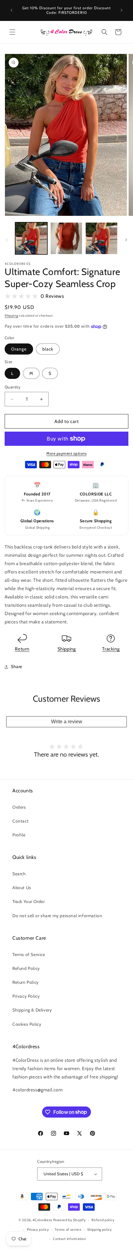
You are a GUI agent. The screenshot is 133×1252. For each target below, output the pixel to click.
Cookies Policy (26, 1024)
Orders (19, 807)
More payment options (66, 453)
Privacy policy (38, 1229)
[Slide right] (126, 240)
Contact (20, 821)
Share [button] (16, 666)
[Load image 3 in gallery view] (101, 238)
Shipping (11, 316)
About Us (21, 887)
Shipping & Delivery (32, 1010)
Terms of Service (28, 954)
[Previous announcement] (11, 10)
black (47, 349)
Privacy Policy (26, 996)
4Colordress (42, 1220)
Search (19, 873)
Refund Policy (26, 968)
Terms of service (68, 1229)
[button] (12, 32)
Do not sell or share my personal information (57, 915)
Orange (19, 349)
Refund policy (103, 1220)
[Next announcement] (121, 10)
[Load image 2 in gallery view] (66, 238)
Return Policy (25, 982)
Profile (18, 835)
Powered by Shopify (69, 1220)
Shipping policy (99, 1229)
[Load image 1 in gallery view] (31, 238)
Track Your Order (28, 901)
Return (22, 649)
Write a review (66, 721)
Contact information (69, 1239)
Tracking (110, 649)
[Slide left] (7, 240)
